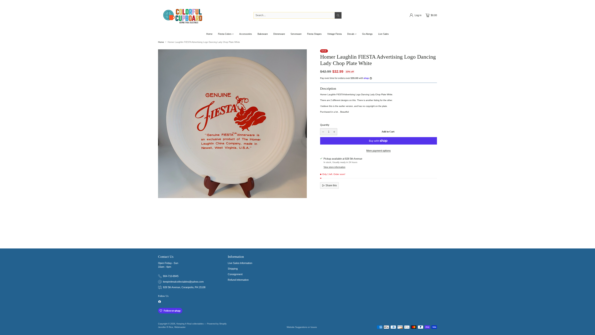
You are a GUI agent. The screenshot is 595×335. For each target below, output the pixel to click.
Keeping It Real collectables (190, 323)
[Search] (338, 15)
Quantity (324, 125)
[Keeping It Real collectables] (185, 15)
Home (161, 42)
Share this (331, 185)
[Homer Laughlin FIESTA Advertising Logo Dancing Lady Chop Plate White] (232, 123)
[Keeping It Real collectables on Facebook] (159, 302)
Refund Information (238, 280)
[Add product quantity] (334, 131)
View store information (334, 167)
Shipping (233, 268)
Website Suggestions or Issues (302, 327)
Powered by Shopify (217, 323)
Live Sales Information (240, 263)
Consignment (235, 274)
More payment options (378, 150)
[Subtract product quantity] (323, 131)
